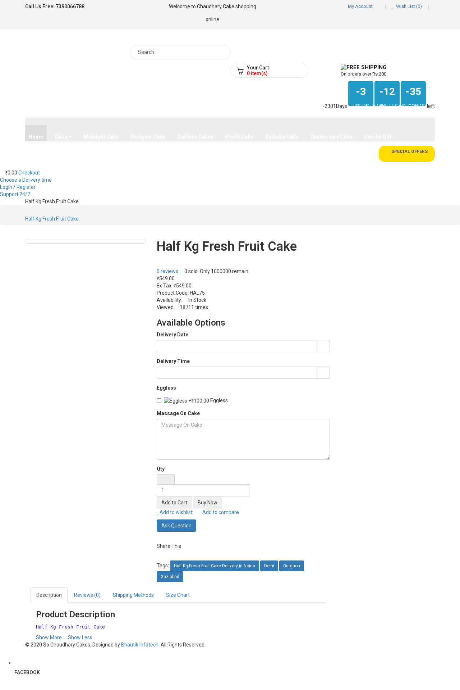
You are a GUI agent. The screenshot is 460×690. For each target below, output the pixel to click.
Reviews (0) (87, 595)
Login (6, 187)
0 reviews (167, 271)
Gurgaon (291, 565)
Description (49, 595)
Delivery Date (172, 334)
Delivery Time (173, 361)
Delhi (269, 565)
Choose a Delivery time (26, 180)
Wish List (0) (408, 6)
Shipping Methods (133, 595)
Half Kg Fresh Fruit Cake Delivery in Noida (214, 565)
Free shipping (366, 67)
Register (26, 187)
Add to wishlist (175, 512)
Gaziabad (170, 576)
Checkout (29, 173)
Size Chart (178, 595)
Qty (161, 469)
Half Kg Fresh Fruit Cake (52, 219)
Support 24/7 (15, 194)
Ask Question (176, 525)
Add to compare (220, 512)
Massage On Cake (178, 413)
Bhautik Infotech (139, 645)
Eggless (166, 388)
